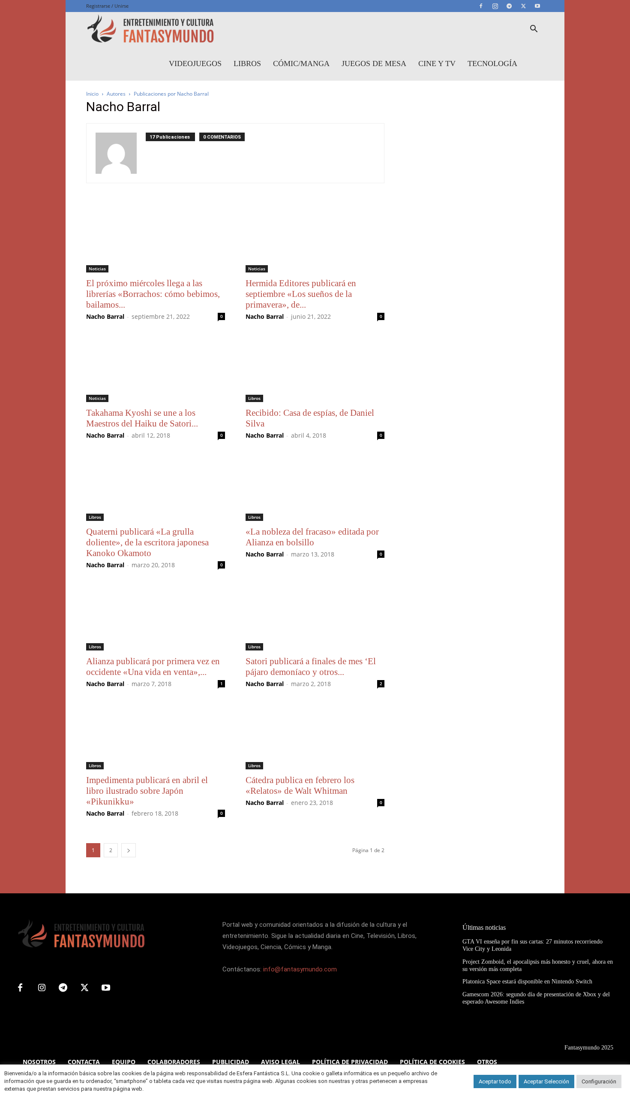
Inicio (92, 93)
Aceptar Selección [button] (546, 1081)
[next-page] (128, 850)
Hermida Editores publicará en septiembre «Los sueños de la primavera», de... (301, 294)
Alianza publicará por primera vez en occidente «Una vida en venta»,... (153, 666)
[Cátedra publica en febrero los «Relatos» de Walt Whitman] (315, 735)
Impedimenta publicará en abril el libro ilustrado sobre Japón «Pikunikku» (147, 791)
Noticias (97, 269)
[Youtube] (537, 6)
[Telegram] (509, 6)
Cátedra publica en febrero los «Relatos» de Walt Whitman (300, 785)
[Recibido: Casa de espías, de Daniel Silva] (315, 367)
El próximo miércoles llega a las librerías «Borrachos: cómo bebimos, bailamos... (153, 294)
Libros (247, 63)
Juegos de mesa (374, 63)
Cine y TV (437, 63)
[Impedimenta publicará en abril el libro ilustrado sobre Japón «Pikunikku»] (155, 735)
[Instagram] (495, 6)
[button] (533, 30)
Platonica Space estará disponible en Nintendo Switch (527, 981)
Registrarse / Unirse (107, 6)
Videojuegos (195, 63)
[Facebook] (480, 6)
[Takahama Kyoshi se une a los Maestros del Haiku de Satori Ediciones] (155, 367)
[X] (523, 6)
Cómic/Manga (301, 63)
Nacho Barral (105, 316)
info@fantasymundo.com (300, 969)
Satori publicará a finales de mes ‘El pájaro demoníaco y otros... (311, 666)
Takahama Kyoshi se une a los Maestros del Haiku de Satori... (142, 418)
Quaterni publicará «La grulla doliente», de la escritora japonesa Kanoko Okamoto (147, 542)
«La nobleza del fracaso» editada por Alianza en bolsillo (312, 536)
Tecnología (492, 63)
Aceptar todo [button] (495, 1081)
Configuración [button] (599, 1081)
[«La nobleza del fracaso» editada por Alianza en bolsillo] (315, 486)
